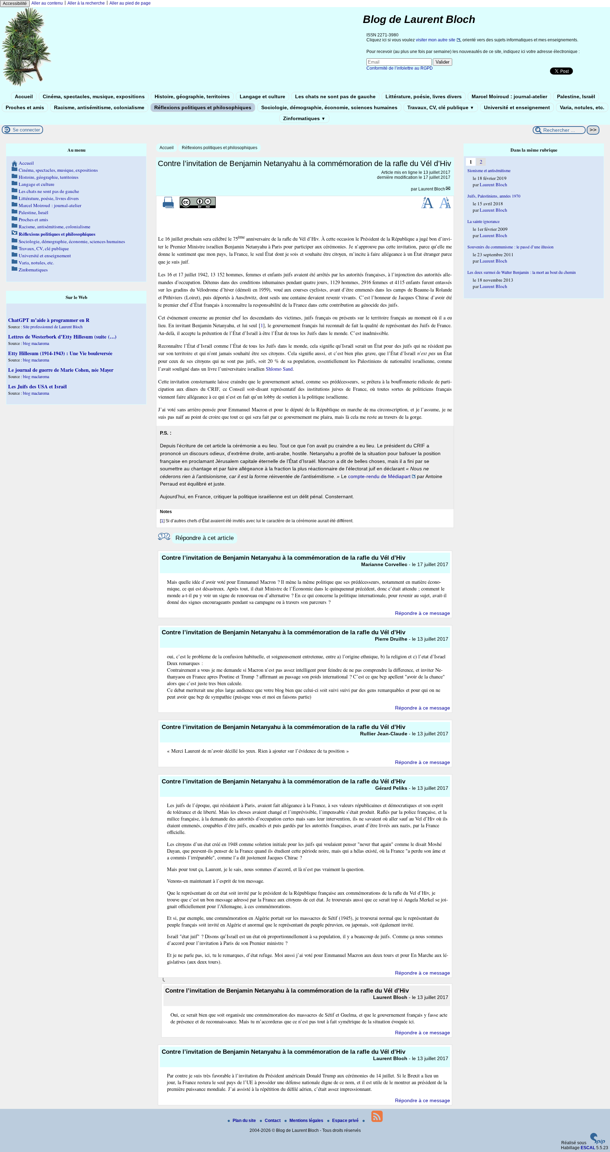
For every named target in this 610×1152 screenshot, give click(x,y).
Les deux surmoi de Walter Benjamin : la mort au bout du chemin (521, 272)
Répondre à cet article (204, 538)
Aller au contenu (47, 3)
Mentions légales (306, 1120)
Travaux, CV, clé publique (440, 107)
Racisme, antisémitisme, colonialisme (99, 107)
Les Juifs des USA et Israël (37, 386)
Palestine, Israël (576, 96)
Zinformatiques (304, 118)
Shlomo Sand (279, 368)
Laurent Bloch (431, 189)
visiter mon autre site (435, 39)
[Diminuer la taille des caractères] (445, 206)
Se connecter (26, 130)
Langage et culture (262, 96)
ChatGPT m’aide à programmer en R (48, 320)
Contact (273, 1120)
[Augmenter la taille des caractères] (427, 206)
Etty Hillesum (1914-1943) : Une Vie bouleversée (60, 353)
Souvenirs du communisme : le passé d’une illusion (510, 246)
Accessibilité (15, 3)
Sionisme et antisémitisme (488, 170)
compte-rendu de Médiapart (379, 476)
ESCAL (588, 1147)
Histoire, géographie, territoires (192, 96)
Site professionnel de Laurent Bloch (53, 326)
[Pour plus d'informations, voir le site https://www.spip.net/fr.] (597, 1142)
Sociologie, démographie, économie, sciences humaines (329, 107)
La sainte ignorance (483, 221)
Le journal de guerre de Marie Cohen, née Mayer (60, 370)
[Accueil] (27, 85)
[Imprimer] (168, 206)
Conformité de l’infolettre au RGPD (399, 68)
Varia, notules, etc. (582, 107)
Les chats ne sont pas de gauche (335, 96)
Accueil (24, 96)
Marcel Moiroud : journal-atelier (509, 96)
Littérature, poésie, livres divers (423, 96)
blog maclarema (36, 343)
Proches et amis (25, 107)
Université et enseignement (517, 107)
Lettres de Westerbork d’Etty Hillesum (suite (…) (62, 336)
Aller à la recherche (86, 3)
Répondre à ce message (422, 613)
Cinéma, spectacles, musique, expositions (94, 96)
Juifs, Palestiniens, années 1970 (493, 196)
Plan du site (245, 1120)
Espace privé (346, 1120)
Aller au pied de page (130, 3)
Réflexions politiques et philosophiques (202, 107)
